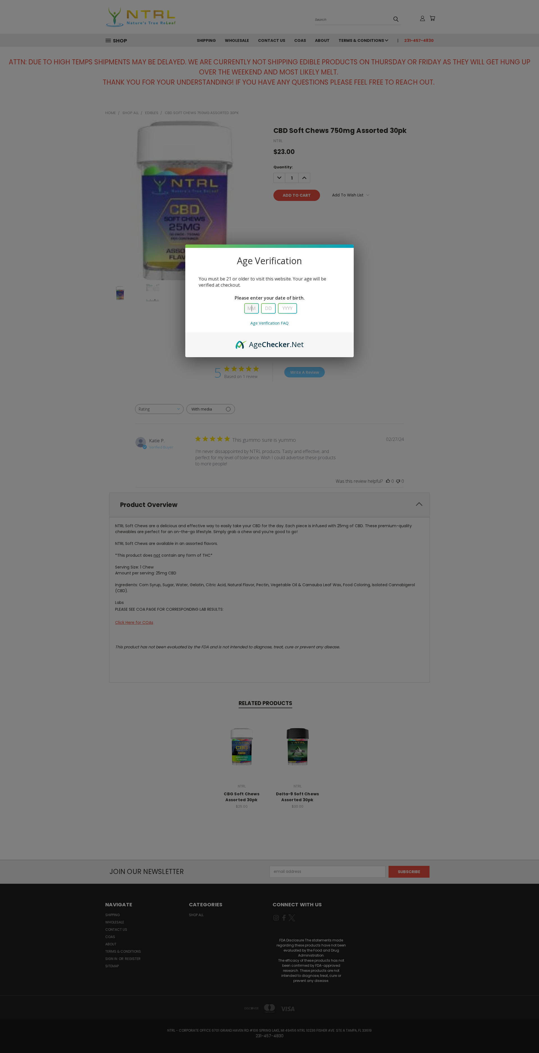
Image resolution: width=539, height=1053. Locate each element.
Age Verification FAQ (269, 323)
